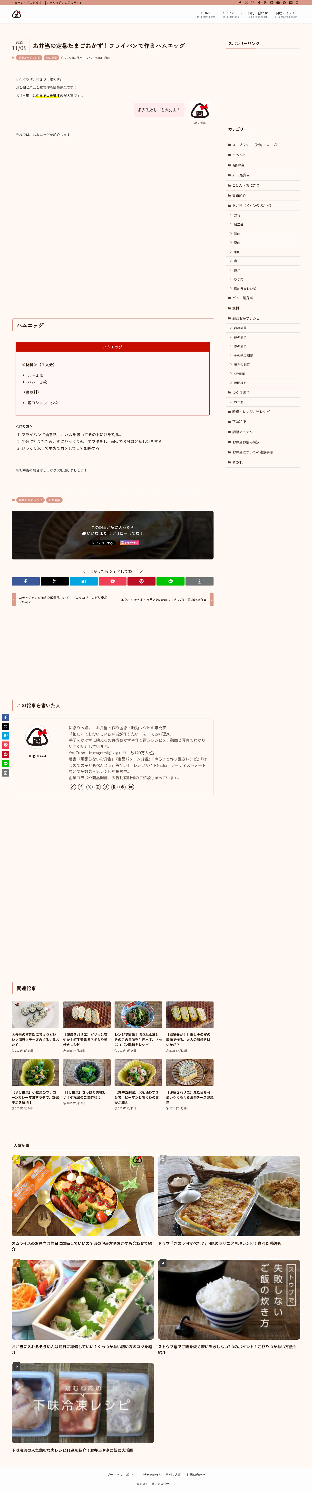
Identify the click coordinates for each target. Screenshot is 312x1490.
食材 (235, 308)
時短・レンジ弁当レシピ (251, 411)
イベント (239, 154)
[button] (26, 581)
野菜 (237, 215)
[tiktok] (259, 2)
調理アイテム (242, 431)
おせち (239, 402)
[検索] (297, 2)
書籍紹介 (239, 195)
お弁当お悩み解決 (246, 442)
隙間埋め (240, 382)
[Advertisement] (113, 188)
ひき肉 (239, 279)
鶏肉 (237, 233)
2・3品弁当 (241, 175)
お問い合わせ (195, 1474)
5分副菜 (239, 373)
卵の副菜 (51, 57)
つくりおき (240, 392)
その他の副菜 (243, 355)
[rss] (284, 2)
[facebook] (240, 2)
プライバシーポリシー (122, 1474)
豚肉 (237, 242)
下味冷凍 (239, 421)
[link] (73, 787)
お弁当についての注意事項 (252, 452)
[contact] (291, 2)
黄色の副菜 (242, 364)
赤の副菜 (240, 346)
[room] (265, 2)
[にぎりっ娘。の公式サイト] (16, 14)
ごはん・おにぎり (246, 185)
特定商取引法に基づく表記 (162, 1474)
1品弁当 (238, 165)
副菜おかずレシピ (29, 57)
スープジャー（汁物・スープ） (255, 144)
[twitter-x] (246, 2)
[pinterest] (272, 2)
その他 (237, 462)
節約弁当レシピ (245, 288)
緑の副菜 (240, 337)
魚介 (237, 270)
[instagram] (253, 2)
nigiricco (37, 755)
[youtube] (278, 2)
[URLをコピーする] (199, 581)
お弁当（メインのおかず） (252, 205)
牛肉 (237, 252)
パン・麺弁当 (242, 297)
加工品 (239, 224)
